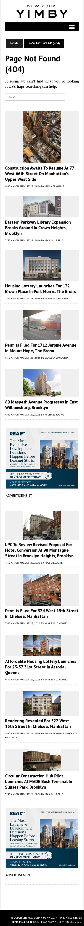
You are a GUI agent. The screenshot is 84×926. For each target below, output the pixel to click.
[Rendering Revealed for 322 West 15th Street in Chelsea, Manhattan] (42, 713)
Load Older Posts (42, 896)
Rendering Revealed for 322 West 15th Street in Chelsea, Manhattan (38, 723)
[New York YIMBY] (42, 11)
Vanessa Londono (56, 298)
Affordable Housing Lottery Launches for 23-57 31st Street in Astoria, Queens (40, 666)
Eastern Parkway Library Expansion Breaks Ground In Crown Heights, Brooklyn (38, 227)
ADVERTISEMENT (19, 495)
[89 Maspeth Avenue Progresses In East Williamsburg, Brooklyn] (42, 394)
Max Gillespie (54, 240)
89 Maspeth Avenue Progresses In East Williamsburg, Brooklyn (41, 404)
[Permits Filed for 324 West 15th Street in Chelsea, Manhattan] (42, 603)
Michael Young (54, 186)
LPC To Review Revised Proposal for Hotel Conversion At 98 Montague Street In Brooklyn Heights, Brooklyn (39, 550)
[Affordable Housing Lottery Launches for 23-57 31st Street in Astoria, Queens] (42, 653)
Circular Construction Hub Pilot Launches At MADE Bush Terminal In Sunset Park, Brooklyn (38, 781)
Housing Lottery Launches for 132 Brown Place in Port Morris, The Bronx (40, 288)
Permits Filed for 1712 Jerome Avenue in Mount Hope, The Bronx (40, 347)
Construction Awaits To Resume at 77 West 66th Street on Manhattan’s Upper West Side (39, 173)
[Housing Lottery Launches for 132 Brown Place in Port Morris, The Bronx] (42, 278)
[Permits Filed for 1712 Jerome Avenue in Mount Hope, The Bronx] (42, 337)
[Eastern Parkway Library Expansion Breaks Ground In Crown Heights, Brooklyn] (42, 214)
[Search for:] (35, 96)
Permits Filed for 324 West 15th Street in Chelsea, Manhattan (41, 613)
